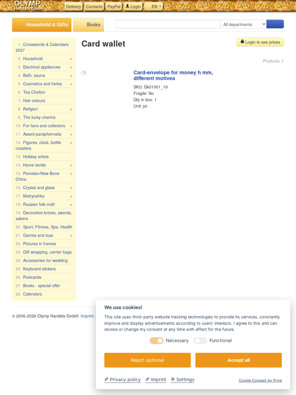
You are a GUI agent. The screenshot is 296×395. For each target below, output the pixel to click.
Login (135, 6)
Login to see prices (262, 42)
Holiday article (32, 156)
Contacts (94, 6)
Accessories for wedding (42, 260)
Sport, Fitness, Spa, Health (44, 227)
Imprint (87, 316)
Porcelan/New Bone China (44, 176)
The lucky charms (37, 117)
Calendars (29, 294)
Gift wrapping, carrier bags (44, 252)
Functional (221, 340)
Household (45, 58)
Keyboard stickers (36, 269)
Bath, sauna (45, 75)
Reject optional (147, 360)
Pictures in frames (36, 243)
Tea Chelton (31, 92)
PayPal (114, 6)
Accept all (238, 360)
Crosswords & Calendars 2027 (42, 47)
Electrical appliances (45, 67)
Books (93, 24)
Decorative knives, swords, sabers (44, 215)
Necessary (177, 340)
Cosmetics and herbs (45, 83)
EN (154, 6)
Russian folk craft (44, 204)
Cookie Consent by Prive (260, 380)
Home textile (44, 165)
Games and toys (44, 235)
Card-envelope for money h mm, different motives (173, 75)
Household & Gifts (46, 24)
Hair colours (31, 100)
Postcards (28, 277)
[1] (275, 24)
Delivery (73, 6)
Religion (45, 109)
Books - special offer (38, 285)
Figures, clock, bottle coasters (44, 145)
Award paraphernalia (44, 134)
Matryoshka (44, 196)
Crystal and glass (44, 187)
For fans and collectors (44, 125)
